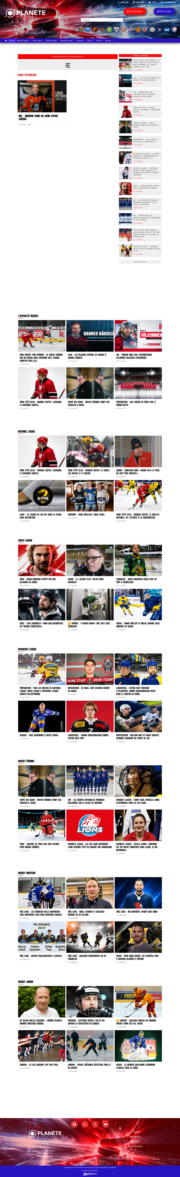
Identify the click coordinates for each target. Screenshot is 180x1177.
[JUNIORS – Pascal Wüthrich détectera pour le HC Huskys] (90, 1046)
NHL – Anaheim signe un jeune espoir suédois (38, 117)
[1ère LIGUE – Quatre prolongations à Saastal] (41, 937)
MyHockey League (66, 40)
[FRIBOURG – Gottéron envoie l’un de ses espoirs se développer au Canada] (90, 1001)
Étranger (108, 40)
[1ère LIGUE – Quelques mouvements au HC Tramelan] (90, 937)
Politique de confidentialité (45, 1156)
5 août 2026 (73, 741)
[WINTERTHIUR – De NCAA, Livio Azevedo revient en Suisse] (90, 669)
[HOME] (6, 40)
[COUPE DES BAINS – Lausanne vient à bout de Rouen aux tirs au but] (125, 250)
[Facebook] (74, 1124)
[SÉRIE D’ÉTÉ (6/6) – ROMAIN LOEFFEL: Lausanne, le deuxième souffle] (125, 111)
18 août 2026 (25, 629)
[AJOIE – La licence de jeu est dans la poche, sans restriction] (41, 495)
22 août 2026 (138, 70)
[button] (67, 65)
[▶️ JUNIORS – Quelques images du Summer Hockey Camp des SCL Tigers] (138, 1001)
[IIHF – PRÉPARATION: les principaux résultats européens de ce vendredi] (125, 219)
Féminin (98, 40)
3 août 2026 (73, 850)
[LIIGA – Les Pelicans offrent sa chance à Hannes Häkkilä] (125, 80)
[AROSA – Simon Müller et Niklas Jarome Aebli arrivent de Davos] (138, 604)
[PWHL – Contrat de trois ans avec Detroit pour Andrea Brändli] (41, 825)
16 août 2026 (73, 629)
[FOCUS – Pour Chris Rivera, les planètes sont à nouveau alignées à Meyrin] (138, 937)
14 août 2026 (122, 629)
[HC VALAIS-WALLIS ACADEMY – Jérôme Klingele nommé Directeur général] (41, 1001)
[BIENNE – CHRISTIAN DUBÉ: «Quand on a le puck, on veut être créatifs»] (138, 451)
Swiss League (37, 40)
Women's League (51, 40)
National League (22, 41)
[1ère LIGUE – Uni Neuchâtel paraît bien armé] (138, 893)
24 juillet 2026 (74, 1027)
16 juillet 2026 (122, 915)
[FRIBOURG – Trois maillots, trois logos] (90, 495)
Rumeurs (12, 40)
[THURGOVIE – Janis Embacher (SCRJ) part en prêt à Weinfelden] (138, 560)
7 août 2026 (121, 697)
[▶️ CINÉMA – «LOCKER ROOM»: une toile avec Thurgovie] (90, 604)
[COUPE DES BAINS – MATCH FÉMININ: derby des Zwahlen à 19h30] (125, 126)
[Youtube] (105, 1124)
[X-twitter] (95, 1124)
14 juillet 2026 (122, 962)
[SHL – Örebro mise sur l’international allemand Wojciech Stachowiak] (125, 96)
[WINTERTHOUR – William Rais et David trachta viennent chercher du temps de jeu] (138, 716)
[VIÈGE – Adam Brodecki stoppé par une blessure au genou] (125, 188)
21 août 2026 (138, 239)
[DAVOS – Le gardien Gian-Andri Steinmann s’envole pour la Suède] (138, 1046)
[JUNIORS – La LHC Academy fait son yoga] (41, 1046)
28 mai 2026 (73, 1071)
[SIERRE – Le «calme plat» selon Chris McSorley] (90, 560)
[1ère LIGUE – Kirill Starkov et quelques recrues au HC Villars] (90, 893)
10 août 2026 (25, 697)
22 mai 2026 (121, 1071)
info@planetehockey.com (44, 1153)
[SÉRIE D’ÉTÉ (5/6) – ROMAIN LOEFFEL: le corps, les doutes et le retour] (90, 451)
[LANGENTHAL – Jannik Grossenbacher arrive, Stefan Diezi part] (90, 716)
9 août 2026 (25, 918)
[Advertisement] (140, 279)
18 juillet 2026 (74, 918)
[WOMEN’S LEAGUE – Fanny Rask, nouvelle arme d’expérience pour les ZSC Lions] (138, 781)
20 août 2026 (25, 521)
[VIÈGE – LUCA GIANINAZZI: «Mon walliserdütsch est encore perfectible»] (41, 604)
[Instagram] (85, 1124)
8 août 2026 (73, 694)
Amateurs (80, 40)
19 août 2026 (122, 806)
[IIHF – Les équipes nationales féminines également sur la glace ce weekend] (125, 204)
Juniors (89, 40)
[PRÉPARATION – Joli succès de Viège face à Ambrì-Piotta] (125, 142)
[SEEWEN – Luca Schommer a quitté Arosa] (41, 716)
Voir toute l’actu (140, 262)
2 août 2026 (121, 741)
